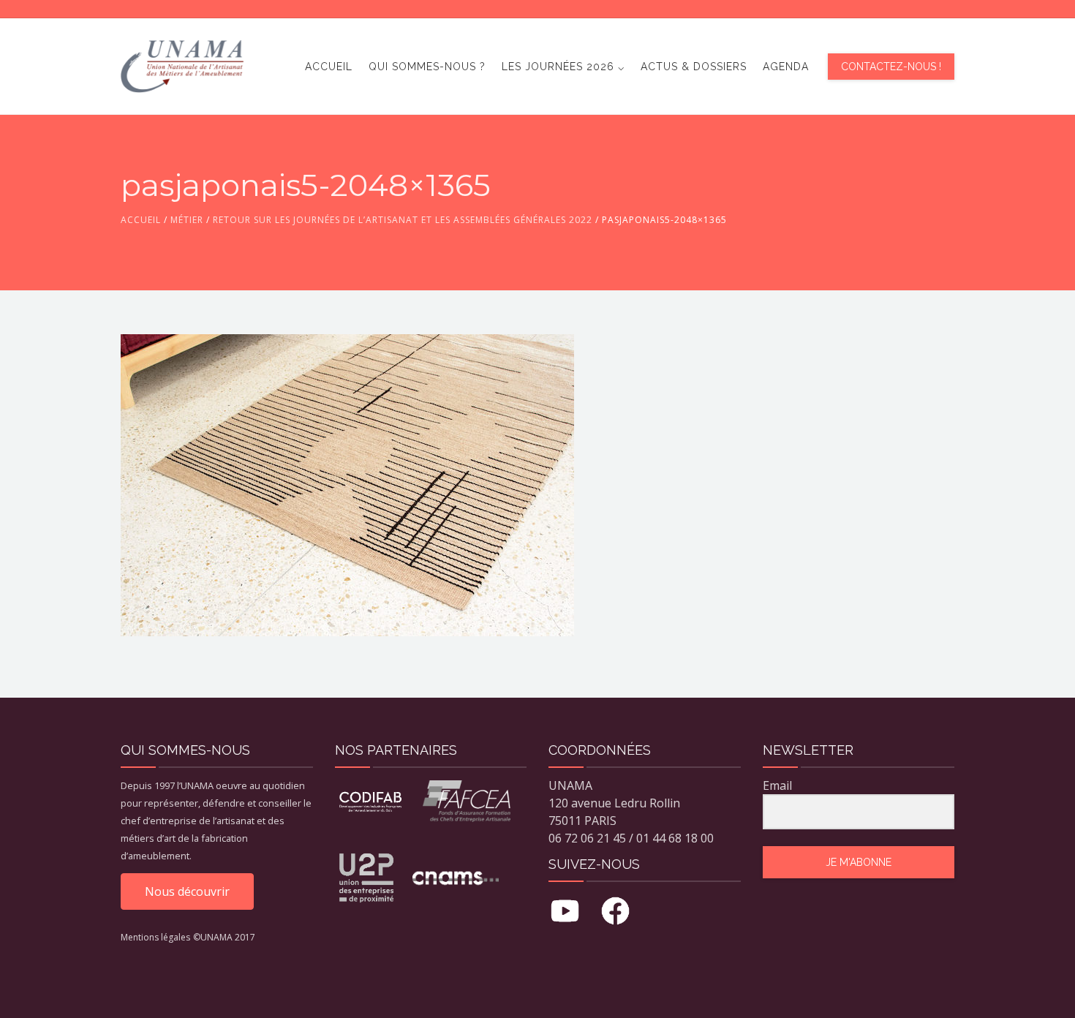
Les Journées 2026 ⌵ (563, 66)
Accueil (328, 66)
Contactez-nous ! (891, 66)
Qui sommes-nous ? (427, 66)
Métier (186, 220)
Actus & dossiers (694, 66)
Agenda (786, 66)
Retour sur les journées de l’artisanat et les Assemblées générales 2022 (402, 220)
